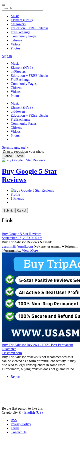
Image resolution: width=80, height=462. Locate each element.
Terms (15, 428)
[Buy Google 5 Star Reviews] (40, 230)
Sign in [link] (7, 56)
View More (30, 250)
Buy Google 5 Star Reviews (21, 234)
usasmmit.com (12, 353)
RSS (14, 420)
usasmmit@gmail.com (17, 246)
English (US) (33, 412)
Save (20, 156)
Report (15, 377)
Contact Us (18, 432)
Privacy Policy (21, 424)
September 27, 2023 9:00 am (22, 238)
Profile (15, 194)
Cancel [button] (8, 156)
